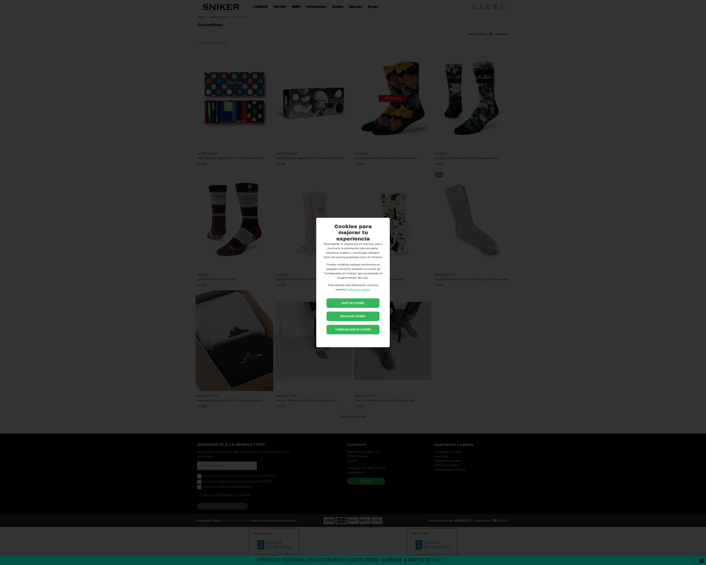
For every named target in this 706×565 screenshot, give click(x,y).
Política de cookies (358, 290)
